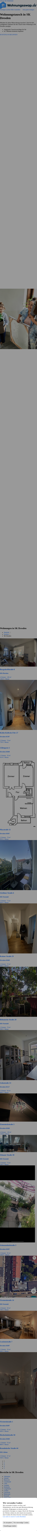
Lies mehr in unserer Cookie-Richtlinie (14, 1516)
